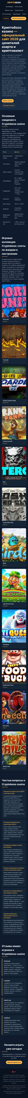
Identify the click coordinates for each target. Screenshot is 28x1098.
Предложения (19, 10)
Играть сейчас (7, 100)
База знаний (18, 6)
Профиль (6, 18)
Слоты (24, 14)
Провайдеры (9, 6)
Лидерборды (16, 14)
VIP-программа (6, 14)
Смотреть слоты (8, 105)
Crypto (14, 2)
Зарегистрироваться (19, 18)
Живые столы (9, 10)
